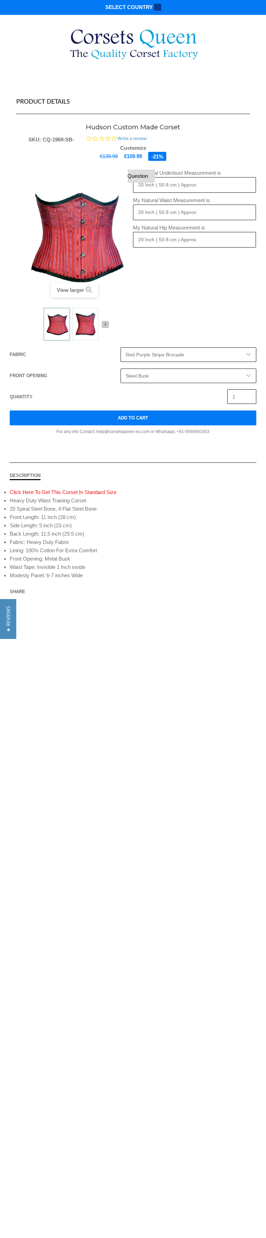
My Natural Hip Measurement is (169, 228)
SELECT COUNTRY (129, 7)
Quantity (21, 396)
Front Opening (28, 375)
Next (105, 324)
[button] (8, 619)
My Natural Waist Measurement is (171, 200)
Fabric (18, 354)
